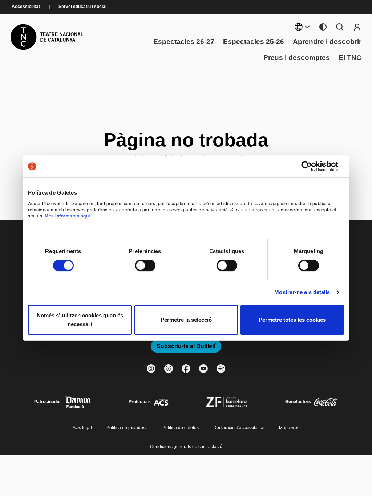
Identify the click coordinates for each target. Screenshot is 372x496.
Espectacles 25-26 (253, 41)
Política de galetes (180, 428)
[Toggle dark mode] (323, 27)
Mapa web (289, 428)
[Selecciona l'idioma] (302, 27)
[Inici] (47, 37)
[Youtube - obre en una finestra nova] (203, 368)
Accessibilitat (26, 6)
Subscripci (357, 27)
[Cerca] (339, 27)
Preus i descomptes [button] (296, 57)
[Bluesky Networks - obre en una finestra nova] (168, 368)
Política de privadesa (127, 428)
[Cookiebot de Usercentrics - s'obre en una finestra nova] (312, 166)
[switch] (145, 265)
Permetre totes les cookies (292, 320)
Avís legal (82, 428)
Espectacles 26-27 (183, 41)
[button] (186, 239)
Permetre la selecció (186, 320)
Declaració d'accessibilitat (238, 428)
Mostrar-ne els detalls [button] (302, 292)
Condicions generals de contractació (186, 446)
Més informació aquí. (68, 215)
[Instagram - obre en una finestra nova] (151, 368)
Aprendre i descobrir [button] (327, 41)
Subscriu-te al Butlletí (186, 346)
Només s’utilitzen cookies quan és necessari (80, 319)
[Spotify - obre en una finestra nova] (221, 368)
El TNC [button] (350, 57)
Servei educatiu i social (82, 6)
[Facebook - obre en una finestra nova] (186, 368)
